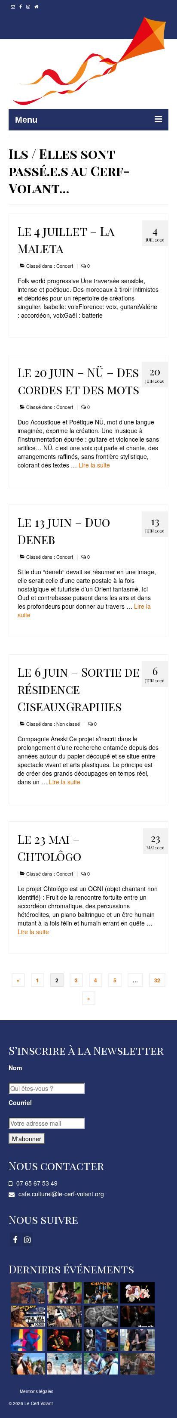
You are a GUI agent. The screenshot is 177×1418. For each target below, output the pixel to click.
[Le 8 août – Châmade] (100, 1292)
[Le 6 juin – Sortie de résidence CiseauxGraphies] (27, 1340)
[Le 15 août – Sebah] (63, 1292)
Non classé (68, 723)
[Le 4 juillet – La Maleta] (63, 1316)
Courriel (20, 1102)
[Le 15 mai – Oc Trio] (100, 1340)
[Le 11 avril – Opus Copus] (100, 1364)
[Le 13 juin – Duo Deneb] (136, 1316)
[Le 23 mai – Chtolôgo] (63, 1340)
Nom (15, 1067)
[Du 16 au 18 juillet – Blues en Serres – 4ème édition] (27, 1316)
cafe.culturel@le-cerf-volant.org (60, 1193)
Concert (64, 265)
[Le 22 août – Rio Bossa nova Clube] (27, 1292)
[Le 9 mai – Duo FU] (136, 1340)
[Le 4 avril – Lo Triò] (136, 1364)
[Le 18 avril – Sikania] (63, 1364)
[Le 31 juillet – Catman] (136, 1292)
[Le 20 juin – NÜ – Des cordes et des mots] (100, 1316)
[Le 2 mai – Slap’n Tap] (27, 1364)
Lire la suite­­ (94, 465)
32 (157, 980)
